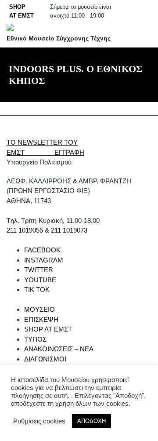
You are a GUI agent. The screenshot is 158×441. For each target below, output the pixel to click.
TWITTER (38, 269)
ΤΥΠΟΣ (35, 339)
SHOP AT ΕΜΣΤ (48, 329)
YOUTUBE (40, 280)
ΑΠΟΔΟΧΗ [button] (91, 421)
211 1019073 (69, 230)
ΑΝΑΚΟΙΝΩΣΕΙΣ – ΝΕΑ (58, 349)
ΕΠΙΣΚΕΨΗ (41, 319)
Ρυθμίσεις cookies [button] (39, 421)
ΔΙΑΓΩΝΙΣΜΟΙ (45, 359)
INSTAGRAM (43, 260)
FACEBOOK (42, 250)
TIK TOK (37, 289)
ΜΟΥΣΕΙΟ (39, 309)
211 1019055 (25, 230)
